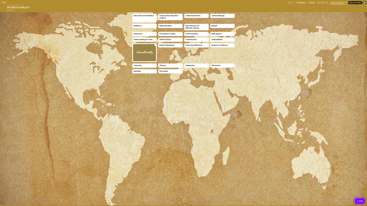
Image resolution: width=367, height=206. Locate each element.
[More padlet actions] (326, 2)
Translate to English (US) (337, 3)
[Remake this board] (322, 2)
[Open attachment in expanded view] (144, 52)
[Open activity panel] (318, 2)
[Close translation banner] (346, 2)
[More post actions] (156, 15)
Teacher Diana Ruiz (12, 5)
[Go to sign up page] (364, 2)
